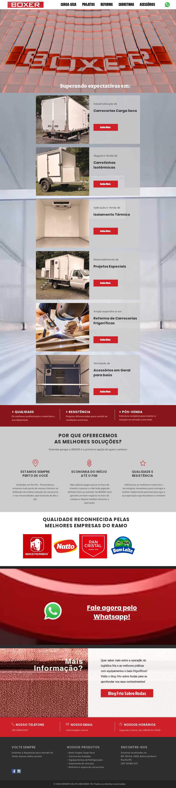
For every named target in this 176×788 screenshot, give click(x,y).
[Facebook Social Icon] (14, 771)
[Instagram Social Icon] (19, 771)
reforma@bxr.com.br (77, 730)
